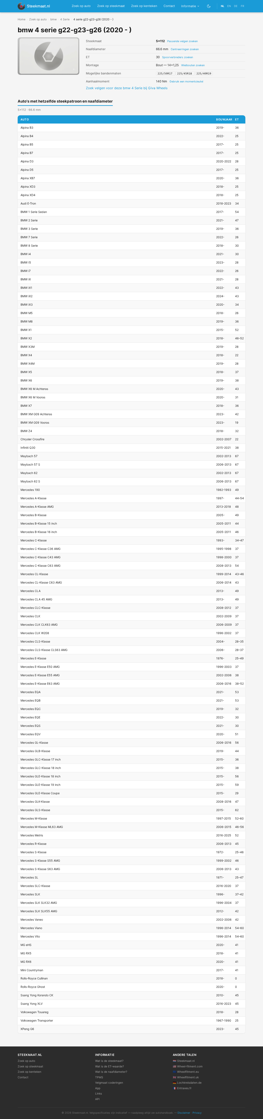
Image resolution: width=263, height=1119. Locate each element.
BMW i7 (26, 271)
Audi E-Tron (28, 203)
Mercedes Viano (31, 928)
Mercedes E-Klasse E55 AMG (40, 675)
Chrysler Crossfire (32, 439)
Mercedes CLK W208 (35, 633)
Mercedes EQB (30, 700)
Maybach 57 (29, 456)
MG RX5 (26, 953)
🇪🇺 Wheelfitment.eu (186, 1071)
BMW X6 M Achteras (34, 389)
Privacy (197, 1112)
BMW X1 (26, 330)
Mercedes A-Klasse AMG (37, 506)
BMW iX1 (26, 287)
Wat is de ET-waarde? (109, 1066)
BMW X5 (26, 372)
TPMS (99, 1077)
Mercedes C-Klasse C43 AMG (40, 557)
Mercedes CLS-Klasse (35, 641)
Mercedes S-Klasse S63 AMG (40, 869)
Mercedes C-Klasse (34, 540)
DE (236, 6)
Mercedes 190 (30, 489)
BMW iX (26, 279)
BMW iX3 (27, 304)
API (97, 1099)
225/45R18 (185, 73)
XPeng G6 (27, 1029)
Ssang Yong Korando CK (37, 995)
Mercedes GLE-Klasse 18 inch (40, 776)
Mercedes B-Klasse (33, 515)
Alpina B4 (27, 136)
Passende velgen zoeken (182, 41)
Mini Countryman (32, 970)
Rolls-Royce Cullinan (34, 978)
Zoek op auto (81, 6)
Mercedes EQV (30, 734)
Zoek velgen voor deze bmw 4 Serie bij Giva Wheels (126, 88)
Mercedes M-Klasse (34, 818)
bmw (53, 19)
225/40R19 (203, 73)
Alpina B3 (27, 127)
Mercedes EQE (30, 717)
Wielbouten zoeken (193, 65)
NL (222, 6)
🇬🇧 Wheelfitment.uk (186, 1077)
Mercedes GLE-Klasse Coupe (40, 793)
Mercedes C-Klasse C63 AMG (40, 565)
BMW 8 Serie (29, 245)
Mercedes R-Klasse (33, 843)
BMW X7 (26, 405)
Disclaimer (184, 1112)
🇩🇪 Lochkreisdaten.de (187, 1082)
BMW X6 (26, 380)
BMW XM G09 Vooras (35, 422)
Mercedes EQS (30, 725)
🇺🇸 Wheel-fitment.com (188, 1066)
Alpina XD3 (28, 186)
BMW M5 (27, 313)
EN (229, 6)
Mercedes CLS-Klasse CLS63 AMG (44, 650)
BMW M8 (27, 321)
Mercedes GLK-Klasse (35, 801)
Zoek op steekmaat (111, 6)
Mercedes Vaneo (32, 919)
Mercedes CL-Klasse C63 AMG (41, 582)
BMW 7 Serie (29, 237)
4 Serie (65, 19)
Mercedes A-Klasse (33, 498)
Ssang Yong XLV (32, 1003)
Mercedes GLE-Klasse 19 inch (40, 784)
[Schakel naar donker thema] (209, 6)
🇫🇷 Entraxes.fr (182, 1088)
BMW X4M (28, 363)
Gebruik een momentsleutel (186, 81)
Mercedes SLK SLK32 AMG (39, 902)
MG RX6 (26, 961)
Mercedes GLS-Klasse (35, 810)
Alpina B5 (27, 144)
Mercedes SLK (30, 894)
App (97, 1088)
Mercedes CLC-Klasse (35, 607)
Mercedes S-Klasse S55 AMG (40, 860)
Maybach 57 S (30, 464)
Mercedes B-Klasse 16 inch (39, 532)
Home (21, 19)
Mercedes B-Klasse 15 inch (39, 523)
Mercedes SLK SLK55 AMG (39, 911)
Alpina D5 (27, 169)
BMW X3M (28, 346)
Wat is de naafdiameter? (111, 1071)
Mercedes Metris (32, 835)
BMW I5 (26, 262)
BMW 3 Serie (29, 228)
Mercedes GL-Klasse (34, 742)
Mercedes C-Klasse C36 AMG (40, 548)
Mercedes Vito (30, 936)
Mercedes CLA (30, 591)
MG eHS (26, 945)
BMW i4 (26, 254)
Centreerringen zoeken (185, 49)
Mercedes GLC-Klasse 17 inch (41, 759)
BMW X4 (26, 355)
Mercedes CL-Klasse (34, 574)
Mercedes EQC (31, 709)
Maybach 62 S (30, 481)
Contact (169, 6)
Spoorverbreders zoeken (177, 57)
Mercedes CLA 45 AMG (36, 599)
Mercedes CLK (30, 616)
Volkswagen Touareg (34, 1012)
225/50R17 (166, 73)
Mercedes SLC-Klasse (35, 886)
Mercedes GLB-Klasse (35, 751)
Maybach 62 (29, 473)
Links (98, 1093)
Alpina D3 (27, 161)
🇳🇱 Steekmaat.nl (184, 1060)
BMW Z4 (26, 431)
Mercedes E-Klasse (33, 658)
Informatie (188, 6)
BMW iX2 (26, 296)
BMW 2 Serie (29, 220)
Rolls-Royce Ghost (33, 986)
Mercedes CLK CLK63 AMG (39, 624)
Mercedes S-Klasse (33, 852)
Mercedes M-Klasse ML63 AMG (42, 827)
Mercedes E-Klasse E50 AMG (40, 666)
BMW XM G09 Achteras (36, 414)
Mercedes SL (29, 877)
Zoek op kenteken (144, 6)
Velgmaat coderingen (109, 1082)
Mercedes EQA (30, 692)
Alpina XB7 (28, 178)
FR (242, 6)
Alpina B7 (27, 153)
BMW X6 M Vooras (33, 397)
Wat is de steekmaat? (109, 1060)
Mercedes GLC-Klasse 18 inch (41, 768)
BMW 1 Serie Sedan (34, 212)
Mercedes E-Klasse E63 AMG (40, 683)
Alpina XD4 (28, 195)
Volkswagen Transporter (37, 1020)
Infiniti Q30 (28, 447)
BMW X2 (26, 338)
